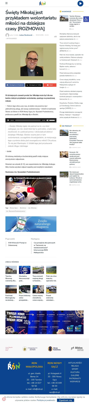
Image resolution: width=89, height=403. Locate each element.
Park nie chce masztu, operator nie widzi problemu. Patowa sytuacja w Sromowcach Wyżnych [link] (51, 278)
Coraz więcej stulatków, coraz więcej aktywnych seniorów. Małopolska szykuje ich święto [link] (38, 297)
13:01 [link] (74, 108)
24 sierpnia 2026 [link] (75, 147)
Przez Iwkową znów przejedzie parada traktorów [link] (24, 297)
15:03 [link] (68, 69)
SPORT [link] (75, 369)
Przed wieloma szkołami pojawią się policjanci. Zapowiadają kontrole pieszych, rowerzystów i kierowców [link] (51, 297)
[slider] (52, 120)
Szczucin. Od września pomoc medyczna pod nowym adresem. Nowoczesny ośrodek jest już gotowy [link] (75, 158)
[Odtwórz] (8, 120)
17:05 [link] (76, 39)
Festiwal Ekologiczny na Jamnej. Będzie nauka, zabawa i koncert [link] (10, 297)
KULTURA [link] (75, 372)
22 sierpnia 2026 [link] (75, 167)
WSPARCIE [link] (75, 381)
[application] (30, 120)
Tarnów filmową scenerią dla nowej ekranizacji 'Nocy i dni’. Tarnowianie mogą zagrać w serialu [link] (10, 278)
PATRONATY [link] (75, 378)
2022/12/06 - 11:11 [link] (42, 35)
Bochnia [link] (23, 208)
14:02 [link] (75, 76)
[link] (86, 19)
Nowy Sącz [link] (14, 208)
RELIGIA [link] (75, 366)
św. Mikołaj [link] (32, 208)
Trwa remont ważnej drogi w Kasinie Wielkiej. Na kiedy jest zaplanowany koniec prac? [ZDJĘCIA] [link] (38, 278)
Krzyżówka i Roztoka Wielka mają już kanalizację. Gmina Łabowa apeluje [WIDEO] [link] (71, 105)
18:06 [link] (72, 29)
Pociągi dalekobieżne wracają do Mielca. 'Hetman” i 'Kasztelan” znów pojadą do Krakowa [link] (71, 114)
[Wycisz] (47, 120)
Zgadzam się (65, 400)
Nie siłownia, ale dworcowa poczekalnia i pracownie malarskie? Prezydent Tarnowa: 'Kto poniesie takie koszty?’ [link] (76, 137)
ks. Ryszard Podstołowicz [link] (16, 211)
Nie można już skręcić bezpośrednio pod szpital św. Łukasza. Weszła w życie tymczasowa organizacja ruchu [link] (76, 177)
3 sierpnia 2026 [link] (75, 185)
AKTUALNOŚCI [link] (11, 39)
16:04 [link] (69, 51)
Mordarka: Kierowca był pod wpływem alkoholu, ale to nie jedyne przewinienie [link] (24, 278)
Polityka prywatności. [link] (46, 400)
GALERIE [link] (75, 375)
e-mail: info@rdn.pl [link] (34, 389)
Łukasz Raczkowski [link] (25, 35)
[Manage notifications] (4, 399)
